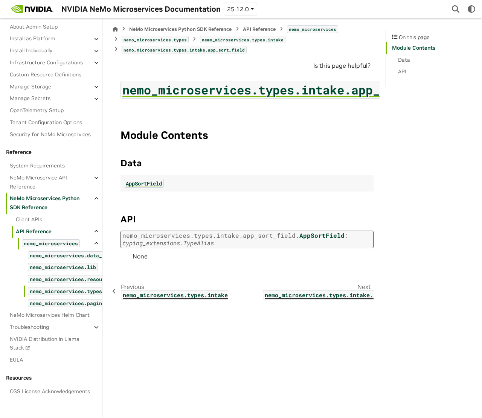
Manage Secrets (30, 98)
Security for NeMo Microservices (50, 134)
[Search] (455, 9)
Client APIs (29, 219)
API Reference (34, 231)
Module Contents (413, 47)
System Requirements (37, 165)
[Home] (115, 29)
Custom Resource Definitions (45, 74)
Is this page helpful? (342, 65)
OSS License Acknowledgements (50, 391)
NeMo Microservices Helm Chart (50, 315)
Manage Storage (30, 86)
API (402, 71)
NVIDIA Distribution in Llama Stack (44, 343)
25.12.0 (238, 9)
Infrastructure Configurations (46, 62)
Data (404, 59)
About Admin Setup (34, 26)
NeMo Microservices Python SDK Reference (44, 203)
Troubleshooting (29, 327)
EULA (16, 359)
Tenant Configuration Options (46, 122)
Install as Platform (32, 38)
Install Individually (31, 50)
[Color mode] (471, 9)
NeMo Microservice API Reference (38, 182)
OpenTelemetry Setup (37, 110)
